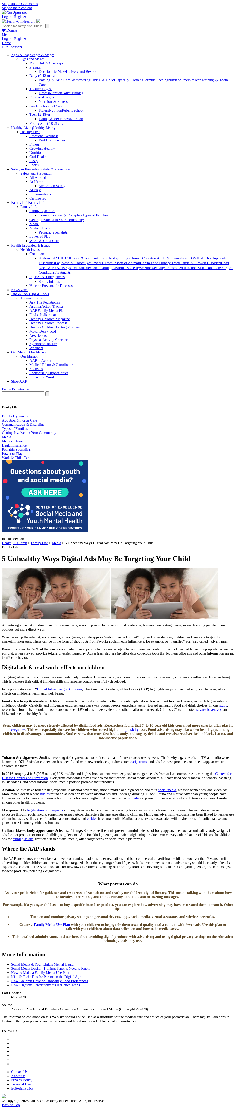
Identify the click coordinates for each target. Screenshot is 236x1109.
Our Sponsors (16, 13)
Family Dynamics (42, 211)
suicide (133, 798)
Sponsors (36, 369)
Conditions (37, 254)
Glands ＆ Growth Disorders (200, 263)
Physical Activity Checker (48, 340)
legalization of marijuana (45, 810)
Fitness (44, 93)
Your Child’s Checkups (46, 63)
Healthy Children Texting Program (55, 327)
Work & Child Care (16, 458)
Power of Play (40, 236)
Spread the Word (42, 377)
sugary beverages (208, 709)
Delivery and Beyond (81, 71)
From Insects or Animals (122, 263)
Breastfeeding (80, 80)
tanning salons (23, 839)
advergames (16, 730)
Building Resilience (53, 140)
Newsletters (38, 335)
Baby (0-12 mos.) (42, 76)
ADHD (60, 258)
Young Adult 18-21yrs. (46, 123)
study (223, 705)
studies (45, 794)
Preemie (187, 80)
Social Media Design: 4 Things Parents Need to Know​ (50, 968)
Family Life (28, 207)
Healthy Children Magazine (50, 319)
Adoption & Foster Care (19, 420)
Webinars (36, 348)
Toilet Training (72, 93)
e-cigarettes (138, 762)
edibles (92, 818)
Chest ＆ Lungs (118, 258)
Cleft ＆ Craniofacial (173, 258)
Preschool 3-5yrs (42, 97)
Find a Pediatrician (43, 315)
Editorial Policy (22, 1088)
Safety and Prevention (36, 173)
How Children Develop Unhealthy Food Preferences (49, 981)
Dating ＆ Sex (49, 119)
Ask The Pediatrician (45, 302)
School (78, 110)
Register (20, 17)
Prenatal (35, 67)
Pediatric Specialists (53, 232)
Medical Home (40, 228)
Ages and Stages (32, 59)
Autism (101, 258)
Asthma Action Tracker (46, 306)
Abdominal (47, 258)
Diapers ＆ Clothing (128, 80)
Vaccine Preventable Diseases (51, 286)
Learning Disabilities (113, 268)
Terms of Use (21, 1084)
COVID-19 (197, 258)
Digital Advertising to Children (59, 689)
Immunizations (40, 194)
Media (34, 224)
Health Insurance (14, 445)
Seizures (146, 268)
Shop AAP (19, 381)
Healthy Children (14, 543)
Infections (91, 268)
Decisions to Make (52, 71)
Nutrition (174, 80)
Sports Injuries (49, 281)
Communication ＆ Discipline (60, 215)
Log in (7, 17)
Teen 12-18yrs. (40, 114)
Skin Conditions (209, 268)
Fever (95, 263)
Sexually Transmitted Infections (175, 268)
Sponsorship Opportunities (49, 373)
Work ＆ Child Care (44, 241)
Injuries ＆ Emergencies (47, 277)
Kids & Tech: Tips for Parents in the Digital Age (46, 977)
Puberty (67, 110)
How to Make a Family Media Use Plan (40, 973)
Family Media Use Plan (52, 925)
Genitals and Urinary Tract (159, 263)
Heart (80, 268)
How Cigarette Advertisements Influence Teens (45, 985)
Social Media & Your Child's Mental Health (42, 964)
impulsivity (130, 730)
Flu (102, 263)
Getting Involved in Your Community (57, 220)
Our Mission (29, 356)
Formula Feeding (155, 80)
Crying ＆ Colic (102, 80)
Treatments (63, 272)
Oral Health (38, 157)
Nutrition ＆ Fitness (53, 101)
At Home (36, 182)
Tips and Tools (31, 298)
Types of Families (95, 215)
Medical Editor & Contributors (52, 365)
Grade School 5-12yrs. (46, 106)
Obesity (134, 268)
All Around (38, 177)
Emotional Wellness (44, 136)
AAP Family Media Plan (47, 311)
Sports (34, 165)
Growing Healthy (42, 148)
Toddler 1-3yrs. (41, 89)
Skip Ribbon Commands (20, 4)
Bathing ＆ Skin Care (54, 80)
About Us (18, 1076)
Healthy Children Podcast (48, 323)
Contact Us (19, 1072)
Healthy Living (31, 132)
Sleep (197, 80)
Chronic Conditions (144, 258)
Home (6, 43)
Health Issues (30, 250)
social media (167, 790)
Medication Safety (52, 186)
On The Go (38, 198)
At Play (35, 190)
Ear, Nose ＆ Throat (69, 263)
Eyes (87, 263)
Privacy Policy (21, 1080)
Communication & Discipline (23, 424)
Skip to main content (17, 8)
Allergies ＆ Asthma (81, 258)
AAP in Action (40, 360)
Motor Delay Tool (43, 331)
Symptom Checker (43, 344)
